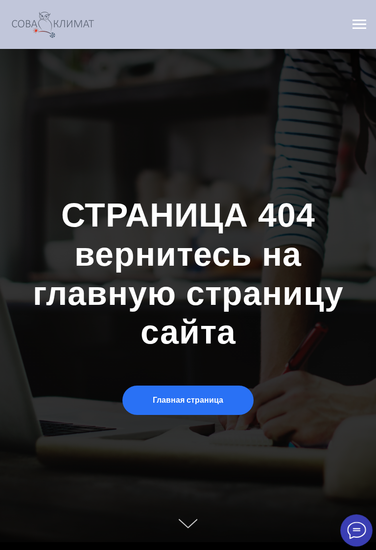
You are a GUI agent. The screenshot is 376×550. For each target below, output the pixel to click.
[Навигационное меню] (359, 24)
